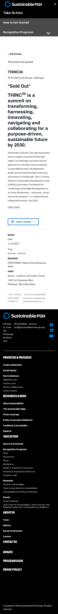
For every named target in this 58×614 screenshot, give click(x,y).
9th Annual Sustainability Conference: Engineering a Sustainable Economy (34, 298)
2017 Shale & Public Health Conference (14, 297)
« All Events (15, 54)
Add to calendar (23, 222)
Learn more (14, 207)
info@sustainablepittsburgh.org (29, 327)
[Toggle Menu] (52, 4)
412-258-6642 (20, 324)
